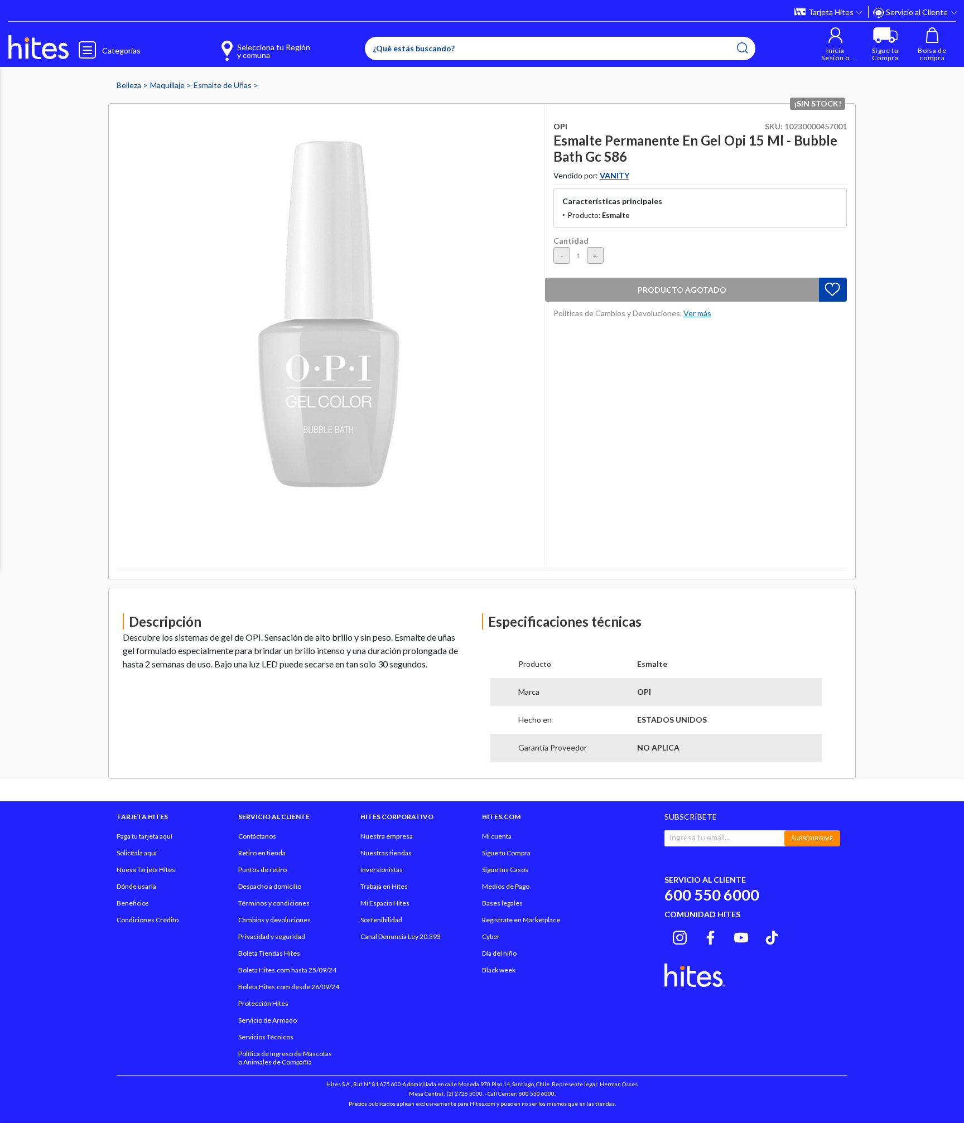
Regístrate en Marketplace (521, 920)
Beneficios (133, 903)
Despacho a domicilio (269, 886)
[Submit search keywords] (742, 48)
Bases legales (502, 903)
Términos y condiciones (274, 903)
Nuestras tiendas (386, 853)
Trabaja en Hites (384, 886)
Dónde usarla (136, 886)
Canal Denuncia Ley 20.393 (400, 936)
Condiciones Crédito (148, 920)
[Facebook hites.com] (710, 936)
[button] (835, 44)
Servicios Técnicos (265, 1037)
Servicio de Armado (267, 1020)
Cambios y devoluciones (274, 920)
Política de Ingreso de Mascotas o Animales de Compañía (285, 1057)
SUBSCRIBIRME (812, 838)
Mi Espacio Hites (384, 903)
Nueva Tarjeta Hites (146, 869)
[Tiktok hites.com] (772, 936)
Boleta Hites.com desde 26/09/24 (288, 986)
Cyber (491, 936)
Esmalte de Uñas (223, 85)
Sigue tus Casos (505, 869)
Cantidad (571, 240)
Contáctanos (257, 836)
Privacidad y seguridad (271, 936)
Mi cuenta (497, 836)
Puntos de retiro (262, 869)
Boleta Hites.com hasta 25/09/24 (287, 970)
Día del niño (499, 953)
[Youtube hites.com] (741, 936)
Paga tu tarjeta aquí (144, 836)
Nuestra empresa (386, 836)
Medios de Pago (505, 886)
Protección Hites (263, 1003)
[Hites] (38, 47)
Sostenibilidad (381, 920)
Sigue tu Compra (506, 853)
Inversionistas (381, 869)
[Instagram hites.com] (680, 936)
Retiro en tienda (262, 853)
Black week (498, 970)
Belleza (130, 85)
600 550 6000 (711, 894)
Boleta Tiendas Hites (269, 953)
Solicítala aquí (137, 853)
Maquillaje (168, 85)
